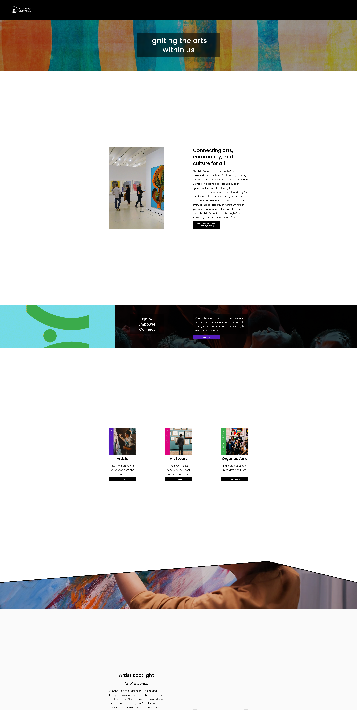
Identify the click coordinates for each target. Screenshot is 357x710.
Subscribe (206, 337)
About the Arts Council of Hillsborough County (206, 224)
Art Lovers (178, 479)
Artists (122, 479)
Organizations (234, 479)
